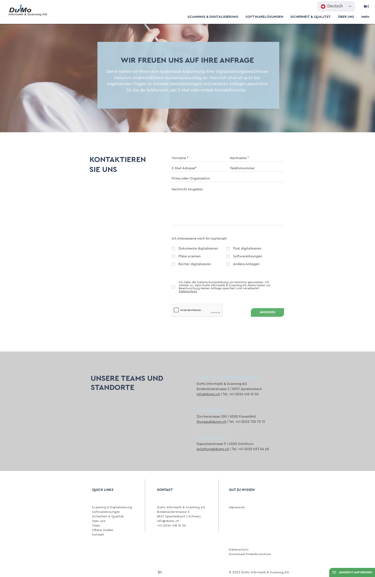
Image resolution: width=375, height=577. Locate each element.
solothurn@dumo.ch (213, 449)
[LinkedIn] (159, 571)
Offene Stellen (102, 530)
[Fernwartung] (366, 6)
